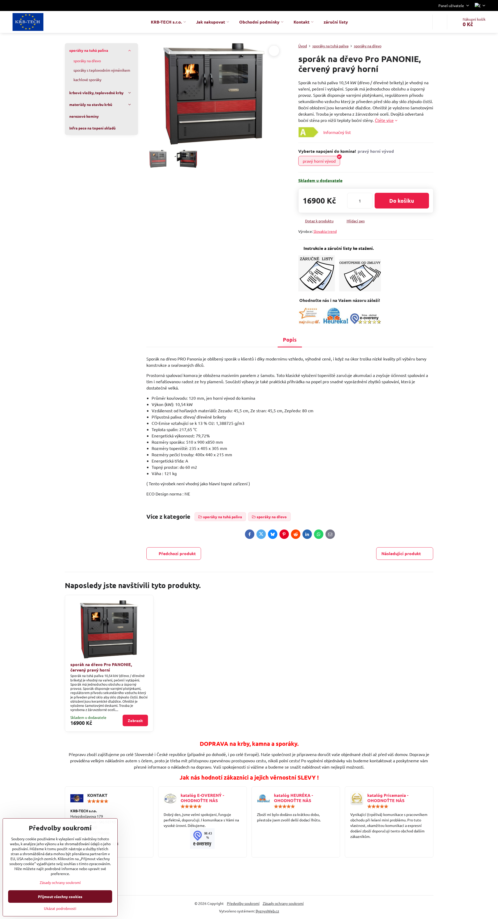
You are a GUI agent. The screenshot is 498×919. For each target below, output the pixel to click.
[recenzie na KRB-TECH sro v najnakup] (309, 322)
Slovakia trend (325, 231)
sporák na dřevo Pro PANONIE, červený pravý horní (101, 667)
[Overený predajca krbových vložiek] (336, 322)
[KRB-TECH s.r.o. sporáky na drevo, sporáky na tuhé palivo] (202, 838)
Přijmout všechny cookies (60, 896)
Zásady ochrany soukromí (283, 903)
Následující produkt (401, 553)
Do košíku (401, 200)
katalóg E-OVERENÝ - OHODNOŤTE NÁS (202, 797)
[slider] (97, 801)
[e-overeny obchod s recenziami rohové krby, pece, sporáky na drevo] (365, 322)
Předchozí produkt (177, 553)
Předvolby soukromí (243, 903)
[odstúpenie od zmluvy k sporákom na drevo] (360, 289)
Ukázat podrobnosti (60, 908)
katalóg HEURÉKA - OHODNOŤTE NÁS (293, 797)
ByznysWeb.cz (267, 911)
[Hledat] (440, 22)
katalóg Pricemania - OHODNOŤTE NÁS (387, 797)
